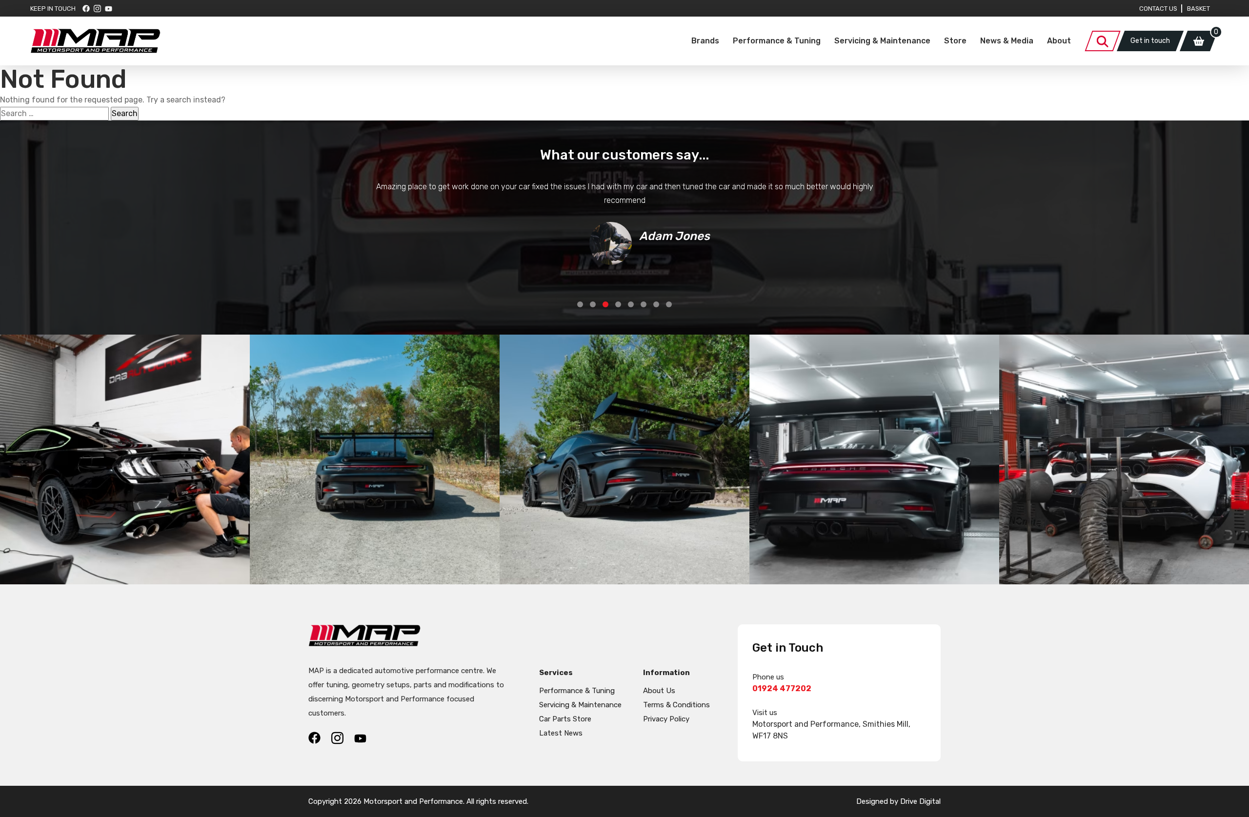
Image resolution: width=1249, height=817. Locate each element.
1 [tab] (580, 304)
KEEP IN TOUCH (53, 8)
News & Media (1006, 40)
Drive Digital (920, 801)
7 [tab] (656, 304)
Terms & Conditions (676, 704)
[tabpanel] (624, 222)
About (1059, 40)
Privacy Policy (666, 719)
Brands (705, 40)
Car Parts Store (565, 719)
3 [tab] (605, 304)
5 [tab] (631, 304)
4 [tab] (618, 304)
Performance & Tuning (777, 40)
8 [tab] (669, 304)
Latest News (561, 733)
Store (955, 40)
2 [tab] (593, 304)
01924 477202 (781, 688)
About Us (659, 690)
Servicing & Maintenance (882, 40)
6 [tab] (643, 304)
